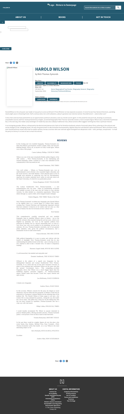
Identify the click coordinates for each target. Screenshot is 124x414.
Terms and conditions (71, 397)
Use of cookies (71, 395)
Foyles (78, 83)
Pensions (71, 399)
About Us (21, 17)
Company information (71, 392)
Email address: (5, 30)
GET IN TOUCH (103, 17)
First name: (4, 27)
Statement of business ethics (53, 399)
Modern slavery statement (52, 402)
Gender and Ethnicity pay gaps (53, 396)
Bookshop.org (66, 83)
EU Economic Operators (52, 405)
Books (62, 17)
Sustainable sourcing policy (53, 403)
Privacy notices (71, 393)
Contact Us (52, 392)
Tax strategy (71, 401)
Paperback (53, 99)
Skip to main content (6, 1)
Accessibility (53, 393)
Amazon (40, 83)
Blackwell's (51, 83)
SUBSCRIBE (5, 49)
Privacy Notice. (38, 43)
